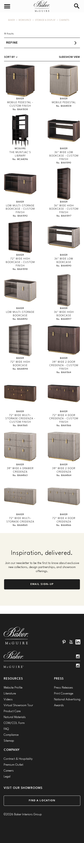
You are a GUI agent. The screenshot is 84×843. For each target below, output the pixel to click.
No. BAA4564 (63, 475)
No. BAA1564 (63, 372)
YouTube (71, 641)
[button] (42, 43)
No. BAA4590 (64, 266)
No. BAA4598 (20, 369)
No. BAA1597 (63, 216)
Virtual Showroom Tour (18, 705)
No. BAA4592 (20, 319)
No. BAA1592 (20, 216)
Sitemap (9, 740)
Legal (7, 776)
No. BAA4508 (64, 106)
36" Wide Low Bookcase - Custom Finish (63, 156)
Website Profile (13, 687)
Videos (8, 699)
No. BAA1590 (63, 163)
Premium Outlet (13, 764)
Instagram (77, 656)
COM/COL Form (14, 723)
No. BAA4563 (20, 475)
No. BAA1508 (20, 109)
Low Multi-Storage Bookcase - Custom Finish (20, 209)
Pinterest (64, 641)
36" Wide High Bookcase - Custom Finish (63, 209)
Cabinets (64, 20)
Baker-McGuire (42, 6)
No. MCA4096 (20, 159)
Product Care (12, 711)
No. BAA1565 (20, 426)
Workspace (25, 20)
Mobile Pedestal (64, 102)
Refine (12, 42)
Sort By (9, 57)
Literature (10, 693)
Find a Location (42, 800)
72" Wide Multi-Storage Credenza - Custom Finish (20, 419)
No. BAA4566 (63, 525)
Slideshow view (69, 57)
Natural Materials (15, 717)
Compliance (11, 735)
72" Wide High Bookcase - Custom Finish (20, 262)
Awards (59, 705)
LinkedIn (77, 641)
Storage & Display (45, 20)
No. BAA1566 (63, 426)
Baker (11, 20)
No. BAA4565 (20, 525)
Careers (9, 770)
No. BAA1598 (20, 269)
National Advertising (67, 699)
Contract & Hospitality (18, 759)
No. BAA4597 (63, 319)
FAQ (6, 729)
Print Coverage (63, 693)
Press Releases (63, 687)
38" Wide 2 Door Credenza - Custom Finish (63, 365)
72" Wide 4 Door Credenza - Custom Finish (63, 419)
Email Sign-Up (42, 584)
